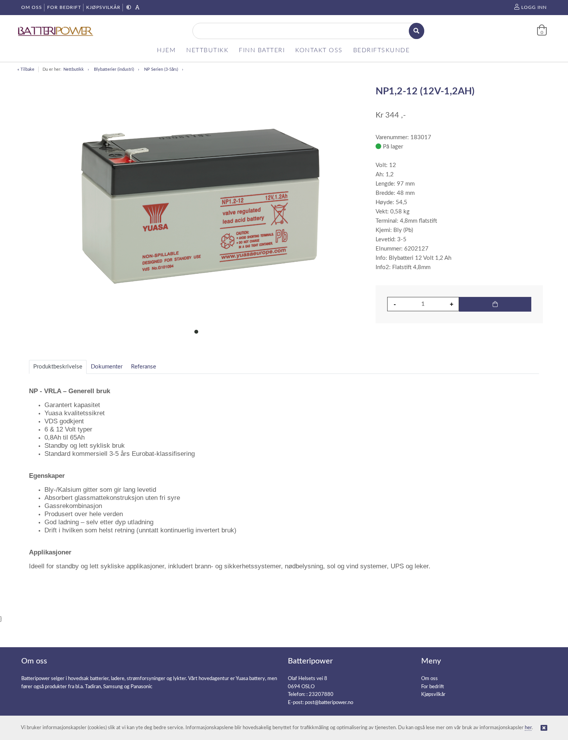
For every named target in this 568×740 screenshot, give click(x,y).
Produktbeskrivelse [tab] (57, 367)
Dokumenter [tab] (106, 367)
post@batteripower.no (329, 702)
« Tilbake (25, 69)
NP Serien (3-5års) (161, 69)
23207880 (321, 694)
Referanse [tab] (143, 367)
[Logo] (56, 31)
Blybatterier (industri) (114, 69)
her (528, 727)
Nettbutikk (73, 69)
